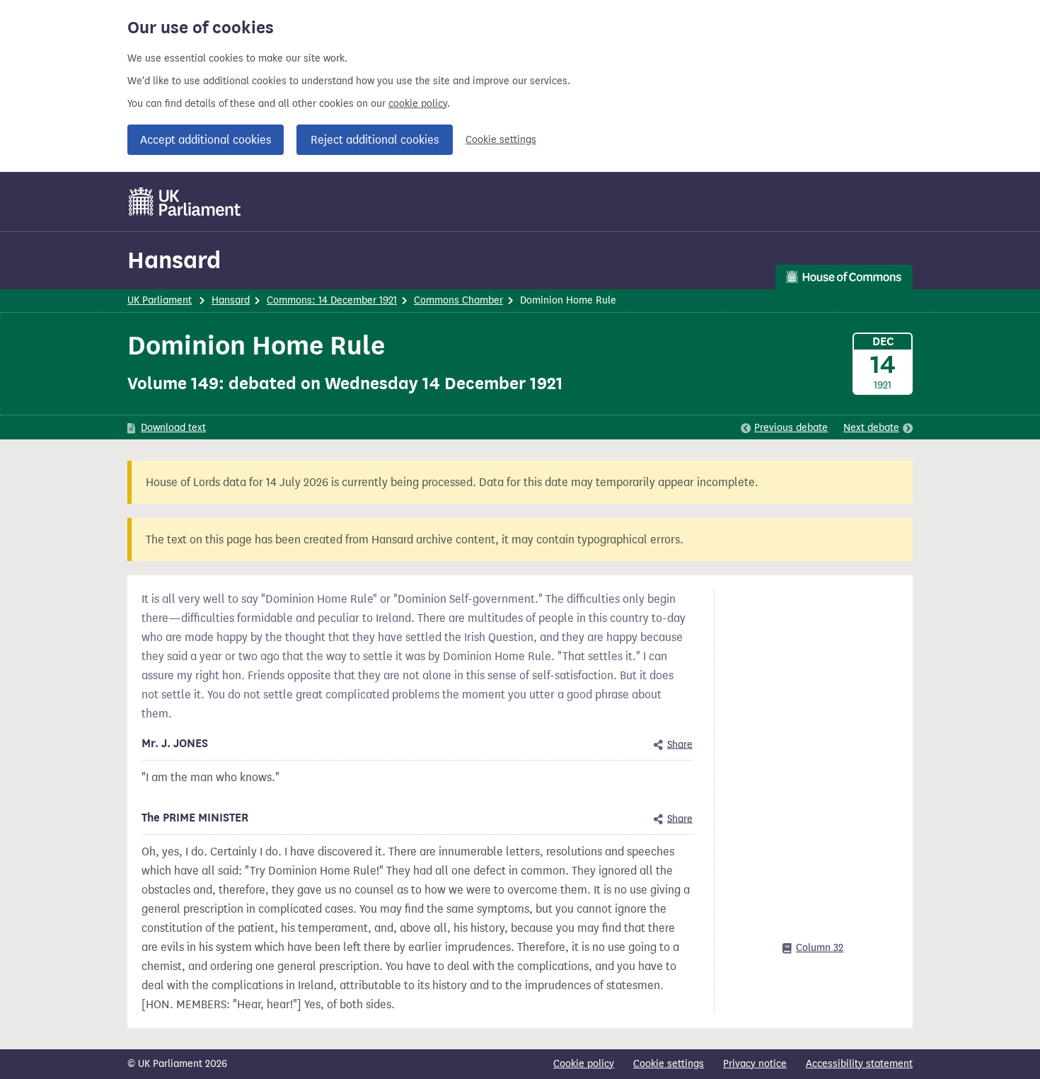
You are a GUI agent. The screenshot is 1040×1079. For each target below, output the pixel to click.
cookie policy (417, 104)
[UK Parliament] (185, 201)
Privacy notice (755, 1064)
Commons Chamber (458, 300)
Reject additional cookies (375, 139)
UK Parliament (159, 300)
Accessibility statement (859, 1064)
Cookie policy (583, 1064)
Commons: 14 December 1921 (332, 300)
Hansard (174, 260)
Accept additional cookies (205, 139)
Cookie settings (501, 140)
